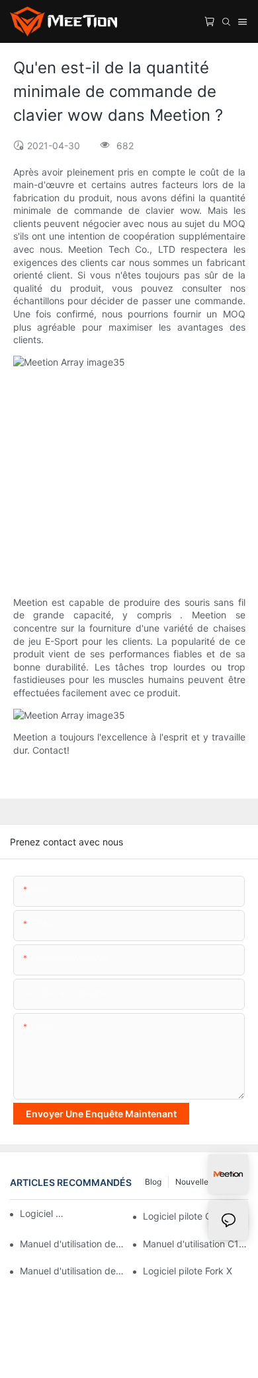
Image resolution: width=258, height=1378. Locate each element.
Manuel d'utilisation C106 (195, 1243)
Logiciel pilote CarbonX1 (195, 1216)
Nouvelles (193, 1182)
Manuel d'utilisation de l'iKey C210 (72, 1270)
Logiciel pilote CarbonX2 (43, 1213)
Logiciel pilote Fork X (187, 1270)
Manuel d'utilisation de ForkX (72, 1243)
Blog (153, 1182)
